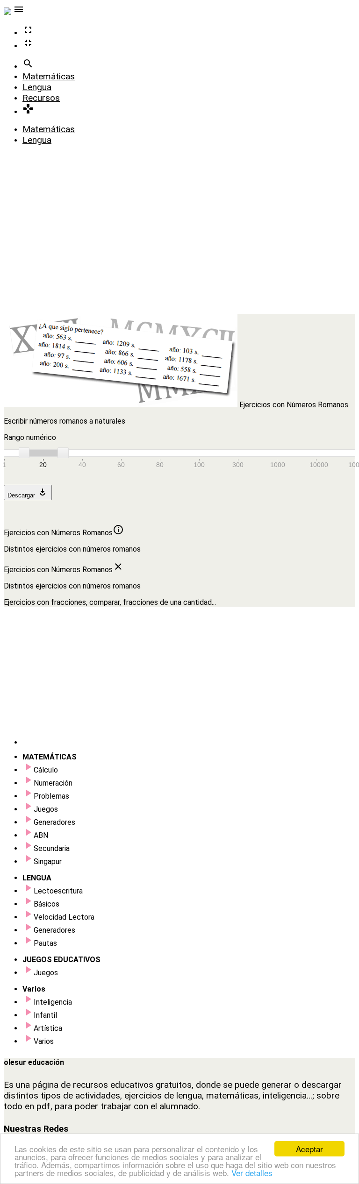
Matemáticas (48, 76)
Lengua (36, 87)
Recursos (41, 97)
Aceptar (309, 1149)
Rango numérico (30, 437)
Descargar (27, 492)
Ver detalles (252, 1172)
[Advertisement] (179, 248)
